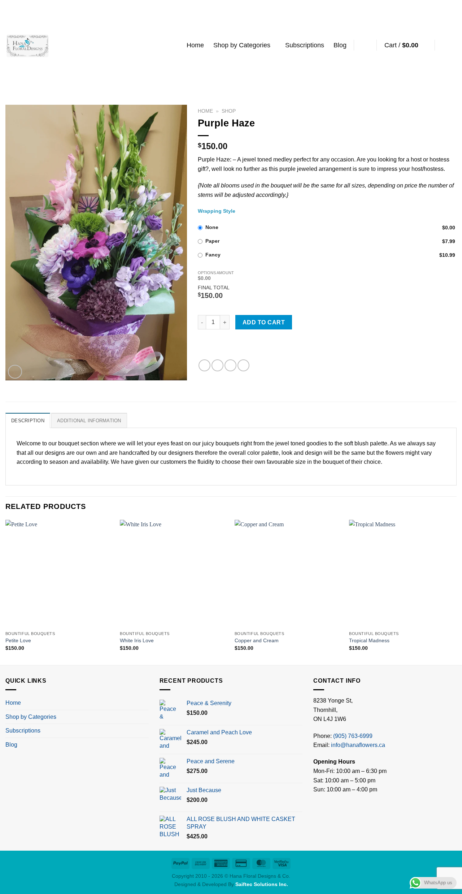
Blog (340, 45)
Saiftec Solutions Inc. (261, 884)
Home (195, 45)
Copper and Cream (257, 640)
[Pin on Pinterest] (230, 365)
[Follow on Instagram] (452, 45)
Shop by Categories (241, 45)
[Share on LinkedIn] (243, 365)
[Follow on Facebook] (442, 45)
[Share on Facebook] (204, 365)
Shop (229, 111)
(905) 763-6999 (352, 736)
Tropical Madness (369, 640)
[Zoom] (15, 372)
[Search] (365, 45)
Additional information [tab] (89, 420)
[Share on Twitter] (217, 365)
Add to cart (264, 322)
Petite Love (18, 640)
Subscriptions (304, 45)
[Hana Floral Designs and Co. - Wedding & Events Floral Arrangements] (27, 45)
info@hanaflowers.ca (358, 745)
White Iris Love (137, 640)
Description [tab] (27, 420)
